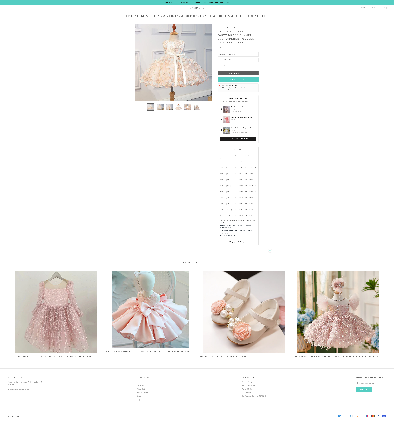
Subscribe (363, 389)
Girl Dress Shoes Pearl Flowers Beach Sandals (223, 356)
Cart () (384, 8)
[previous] (6, 313)
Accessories (252, 16)
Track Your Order (247, 392)
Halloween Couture (221, 16)
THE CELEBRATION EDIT (147, 16)
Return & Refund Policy (249, 385)
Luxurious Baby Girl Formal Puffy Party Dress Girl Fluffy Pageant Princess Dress (335, 356)
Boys (265, 16)
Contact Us (140, 385)
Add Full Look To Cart (238, 139)
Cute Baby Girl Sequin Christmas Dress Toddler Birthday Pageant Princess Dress (53, 356)
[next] (387, 313)
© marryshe (13, 416)
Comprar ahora (238, 80)
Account (362, 8)
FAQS (139, 400)
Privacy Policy (141, 389)
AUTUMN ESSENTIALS (172, 16)
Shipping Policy (247, 382)
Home (129, 16)
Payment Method (247, 389)
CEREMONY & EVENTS (197, 16)
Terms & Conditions (143, 392)
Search (373, 8)
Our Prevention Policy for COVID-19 (254, 396)
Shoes (239, 16)
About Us (140, 382)
